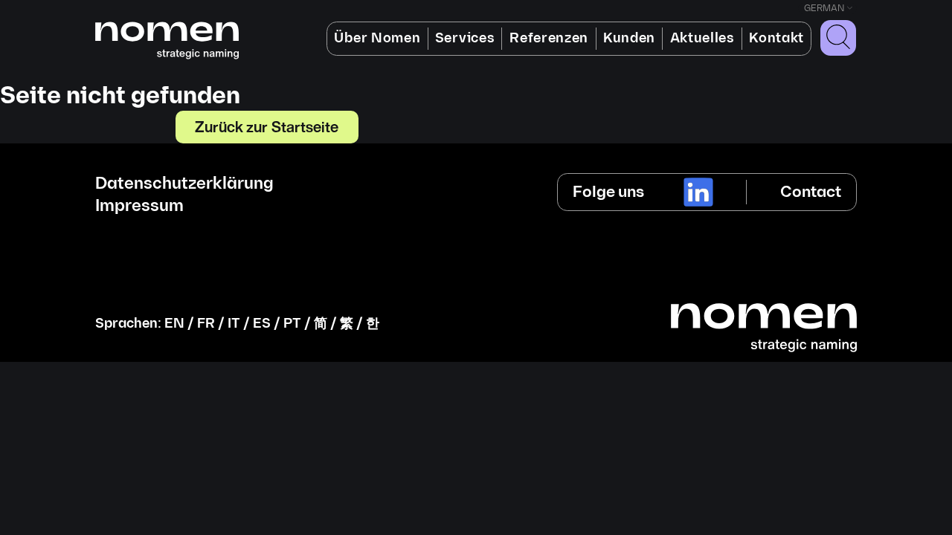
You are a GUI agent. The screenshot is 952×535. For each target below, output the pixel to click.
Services (465, 38)
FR (206, 323)
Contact (810, 192)
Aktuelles (702, 38)
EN (174, 323)
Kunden (629, 38)
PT (292, 323)
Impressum (139, 206)
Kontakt (776, 38)
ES (262, 323)
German (824, 8)
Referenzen (548, 38)
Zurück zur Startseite (267, 126)
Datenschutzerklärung (184, 184)
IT (234, 323)
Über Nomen (377, 38)
